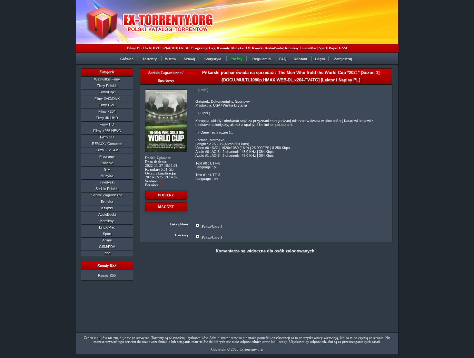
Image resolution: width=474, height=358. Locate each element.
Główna (126, 59)
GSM (343, 48)
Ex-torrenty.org (251, 349)
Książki (257, 48)
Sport (323, 48)
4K (181, 48)
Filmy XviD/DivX (107, 98)
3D (187, 48)
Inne (107, 253)
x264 (166, 48)
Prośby (236, 59)
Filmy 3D (107, 137)
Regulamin (261, 59)
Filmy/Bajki (107, 92)
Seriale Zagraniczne (107, 195)
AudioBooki (274, 48)
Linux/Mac (308, 48)
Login (320, 59)
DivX (147, 48)
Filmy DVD (107, 105)
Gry (212, 48)
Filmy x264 (106, 111)
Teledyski (107, 182)
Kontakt (300, 59)
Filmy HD (107, 124)
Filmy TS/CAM (107, 150)
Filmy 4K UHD (107, 118)
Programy (199, 48)
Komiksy (292, 48)
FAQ (283, 59)
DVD (157, 48)
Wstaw (170, 59)
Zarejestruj (343, 59)
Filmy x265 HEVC (107, 131)
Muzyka (237, 48)
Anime (107, 240)
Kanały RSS (107, 275)
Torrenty (150, 59)
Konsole (223, 48)
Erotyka (107, 201)
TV (247, 48)
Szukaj (189, 59)
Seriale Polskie (106, 189)
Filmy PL (134, 48)
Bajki (333, 48)
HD (174, 48)
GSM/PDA (107, 247)
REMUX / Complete (107, 144)
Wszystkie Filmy (107, 79)
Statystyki (212, 59)
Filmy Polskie (107, 86)
